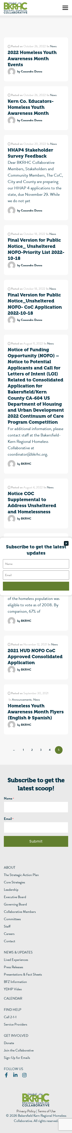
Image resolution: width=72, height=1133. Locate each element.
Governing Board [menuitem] (15, 904)
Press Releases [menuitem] (13, 967)
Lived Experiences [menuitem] (16, 959)
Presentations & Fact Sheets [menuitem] (23, 974)
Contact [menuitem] (9, 941)
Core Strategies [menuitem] (14, 882)
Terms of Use (46, 1111)
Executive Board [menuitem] (15, 897)
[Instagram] (24, 1075)
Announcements (22, 699)
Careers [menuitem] (9, 933)
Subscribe (36, 586)
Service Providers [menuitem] (15, 1024)
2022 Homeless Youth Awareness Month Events (32, 58)
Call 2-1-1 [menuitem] (10, 1017)
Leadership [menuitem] (11, 889)
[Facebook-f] (6, 1075)
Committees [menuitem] (12, 919)
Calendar (13, 998)
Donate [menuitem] (9, 1043)
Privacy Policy (26, 1111)
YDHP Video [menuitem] (13, 989)
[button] (65, 8)
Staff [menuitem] (7, 926)
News (53, 46)
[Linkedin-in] (15, 1075)
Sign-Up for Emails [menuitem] (17, 1057)
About (9, 867)
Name (8, 798)
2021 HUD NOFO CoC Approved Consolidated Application (35, 656)
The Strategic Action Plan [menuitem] (21, 875)
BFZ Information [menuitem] (15, 982)
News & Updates (18, 952)
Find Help (12, 1009)
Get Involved (16, 1035)
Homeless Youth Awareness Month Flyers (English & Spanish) (36, 712)
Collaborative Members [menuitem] (20, 911)
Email (8, 818)
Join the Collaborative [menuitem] (19, 1050)
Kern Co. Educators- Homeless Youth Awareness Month (31, 107)
